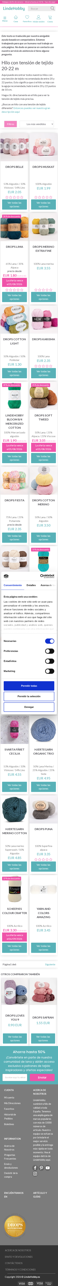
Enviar (42, 1077)
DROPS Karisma (43, 339)
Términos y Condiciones (20, 1269)
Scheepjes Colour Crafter (14, 911)
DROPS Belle (14, 167)
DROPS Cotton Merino (43, 502)
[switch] (49, 651)
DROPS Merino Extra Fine (43, 248)
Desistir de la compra (11, 1175)
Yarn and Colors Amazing (44, 913)
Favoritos (27, 21)
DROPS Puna (44, 829)
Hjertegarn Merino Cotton (14, 831)
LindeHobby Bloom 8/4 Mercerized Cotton (14, 421)
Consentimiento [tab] (13, 585)
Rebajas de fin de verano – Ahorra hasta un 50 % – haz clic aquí (28, 2)
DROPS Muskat (43, 167)
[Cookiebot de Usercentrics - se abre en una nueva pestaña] (41, 576)
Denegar (29, 707)
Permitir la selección (29, 696)
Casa (16, 21)
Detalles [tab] (31, 585)
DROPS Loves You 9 (14, 1017)
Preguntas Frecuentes (10, 1157)
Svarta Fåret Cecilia (14, 751)
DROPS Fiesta (14, 500)
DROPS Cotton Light (14, 341)
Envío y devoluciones (11, 1166)
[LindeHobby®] (14, 7)
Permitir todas (29, 685)
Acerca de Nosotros (9, 1147)
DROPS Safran (43, 1017)
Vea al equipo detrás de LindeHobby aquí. (42, 1156)
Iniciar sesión (38, 21)
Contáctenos (14, 1263)
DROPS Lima (14, 246)
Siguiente (50, 964)
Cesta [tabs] (50, 21)
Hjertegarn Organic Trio (43, 751)
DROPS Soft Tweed (43, 417)
